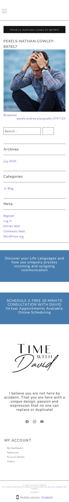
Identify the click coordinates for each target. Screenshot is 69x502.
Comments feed (14, 231)
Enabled (47, 497)
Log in (8, 221)
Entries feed (12, 226)
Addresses (13, 452)
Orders (11, 461)
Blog (10, 188)
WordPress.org (14, 236)
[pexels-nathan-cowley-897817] (34, 80)
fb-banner (10, 115)
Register (9, 215)
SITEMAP (34, 492)
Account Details (16, 456)
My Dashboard (15, 448)
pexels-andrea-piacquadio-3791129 (41, 118)
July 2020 (10, 161)
